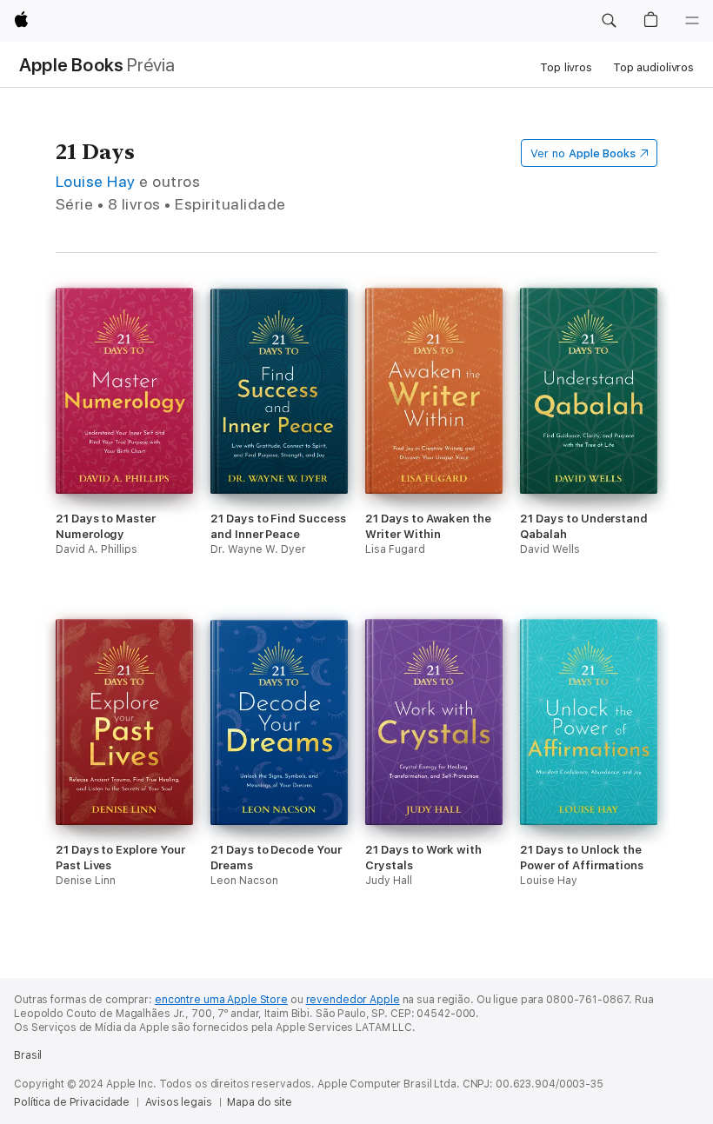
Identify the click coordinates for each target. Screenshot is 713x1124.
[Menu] (692, 21)
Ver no (583, 153)
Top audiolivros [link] (653, 67)
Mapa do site (259, 1102)
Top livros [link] (566, 67)
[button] (609, 21)
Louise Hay (96, 181)
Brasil (28, 1055)
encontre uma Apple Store (221, 1000)
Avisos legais (178, 1102)
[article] (124, 453)
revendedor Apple (353, 1000)
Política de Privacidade (72, 1102)
